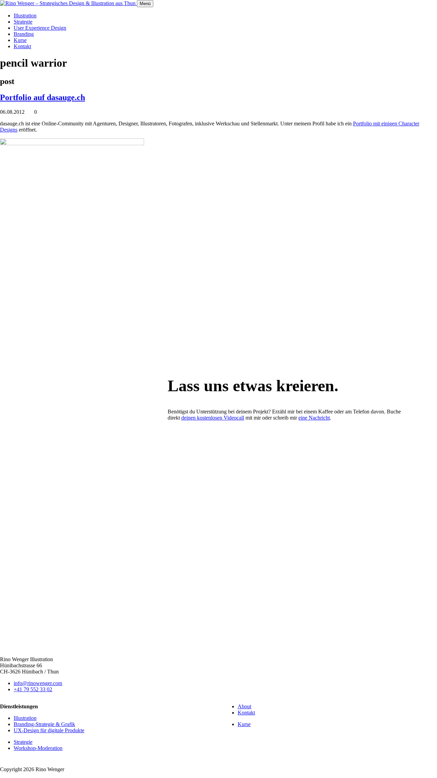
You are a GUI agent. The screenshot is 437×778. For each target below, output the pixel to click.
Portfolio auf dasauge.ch (42, 97)
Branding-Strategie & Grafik (44, 724)
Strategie (23, 22)
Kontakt (22, 46)
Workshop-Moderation (38, 748)
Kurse (20, 40)
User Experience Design (40, 28)
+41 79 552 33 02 (33, 689)
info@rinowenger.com (38, 683)
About (244, 706)
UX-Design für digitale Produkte (49, 730)
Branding (24, 34)
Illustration (25, 15)
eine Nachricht (314, 418)
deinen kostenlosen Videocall (212, 418)
